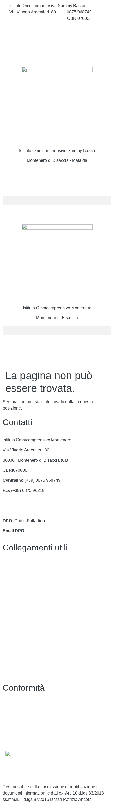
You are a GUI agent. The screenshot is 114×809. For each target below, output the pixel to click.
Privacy (10, 705)
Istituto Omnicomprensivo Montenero (57, 308)
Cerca (18, 180)
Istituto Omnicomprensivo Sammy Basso (57, 150)
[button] (57, 200)
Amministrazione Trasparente (30, 575)
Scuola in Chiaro (18, 616)
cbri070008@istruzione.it (32, 18)
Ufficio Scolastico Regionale (29, 605)
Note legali (13, 726)
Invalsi (9, 626)
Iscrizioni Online (18, 595)
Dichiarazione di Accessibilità (30, 716)
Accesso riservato (19, 736)
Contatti (10, 565)
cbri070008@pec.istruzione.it (30, 511)
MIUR (8, 585)
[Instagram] (57, 41)
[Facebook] (57, 30)
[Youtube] (57, 53)
